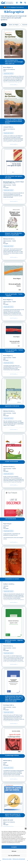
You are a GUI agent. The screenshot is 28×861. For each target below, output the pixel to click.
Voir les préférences (14, 855)
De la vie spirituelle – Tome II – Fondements (14, 350)
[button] (25, 828)
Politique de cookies (7, 859)
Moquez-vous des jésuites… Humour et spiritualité (13, 234)
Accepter (14, 847)
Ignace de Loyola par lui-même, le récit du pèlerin (13, 815)
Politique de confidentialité (18, 859)
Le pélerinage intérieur (12, 755)
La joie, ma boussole (11, 461)
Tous (3, 24)
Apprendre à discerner (12, 406)
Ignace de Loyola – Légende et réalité (14, 641)
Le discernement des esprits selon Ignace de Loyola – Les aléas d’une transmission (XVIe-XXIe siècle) (14, 698)
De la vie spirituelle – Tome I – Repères (13, 295)
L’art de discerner (10, 519)
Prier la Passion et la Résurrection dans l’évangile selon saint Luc (14, 61)
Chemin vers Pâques (13, 24)
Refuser (14, 851)
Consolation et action (12, 579)
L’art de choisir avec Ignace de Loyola (13, 177)
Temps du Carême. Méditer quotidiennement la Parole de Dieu (13, 121)
